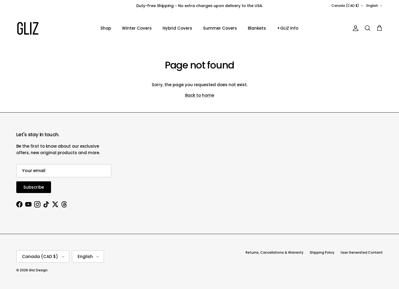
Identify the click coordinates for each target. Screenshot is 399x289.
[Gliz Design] (27, 28)
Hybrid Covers (177, 28)
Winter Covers (137, 28)
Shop (105, 28)
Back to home (199, 95)
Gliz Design (38, 270)
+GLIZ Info (287, 28)
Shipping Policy (322, 252)
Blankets (257, 28)
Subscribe (33, 187)
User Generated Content (362, 252)
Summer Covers (220, 28)
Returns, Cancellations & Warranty (274, 252)
